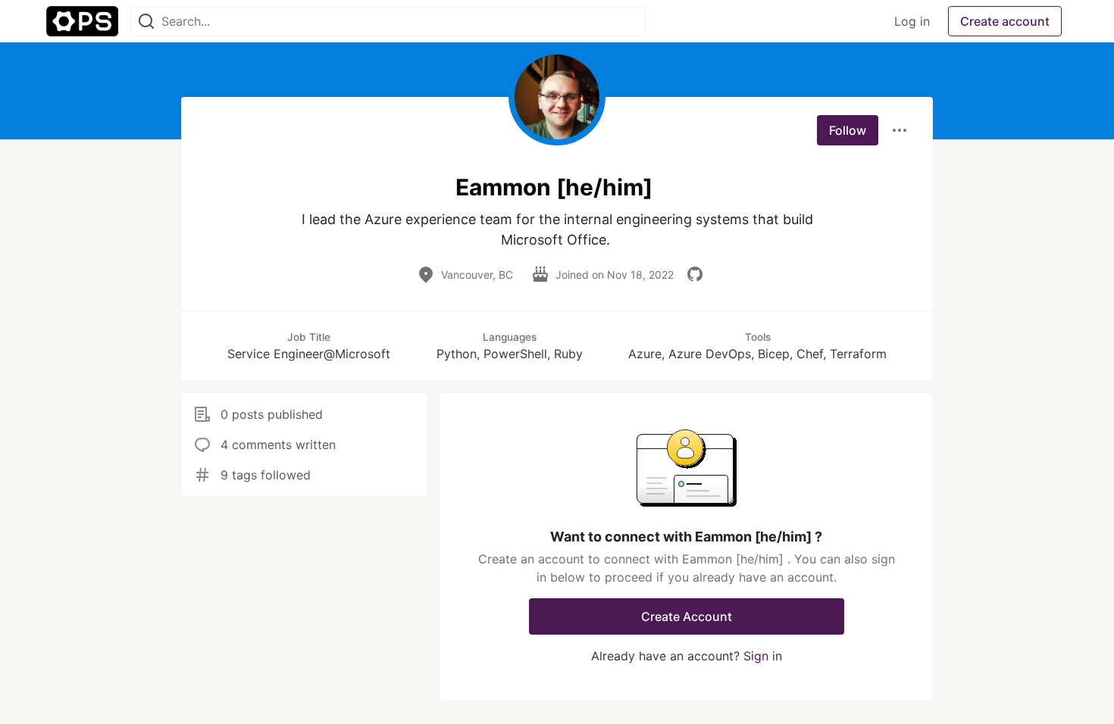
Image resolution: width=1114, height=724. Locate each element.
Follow (847, 130)
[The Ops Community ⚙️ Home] (82, 21)
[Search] (146, 22)
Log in (912, 21)
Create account (1005, 21)
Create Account (686, 616)
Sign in (762, 655)
